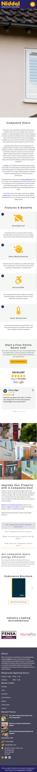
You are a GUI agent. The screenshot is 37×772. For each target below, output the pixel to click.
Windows (4, 686)
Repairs (3, 701)
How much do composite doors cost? (18, 544)
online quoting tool (26, 179)
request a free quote (12, 507)
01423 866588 (9, 741)
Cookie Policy (21, 770)
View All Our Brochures (18, 602)
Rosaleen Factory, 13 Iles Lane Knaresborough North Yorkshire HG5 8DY (14, 751)
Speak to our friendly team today (11, 505)
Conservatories (6, 697)
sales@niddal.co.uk (10, 745)
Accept (29, 770)
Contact (3, 708)
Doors (3, 690)
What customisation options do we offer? (18, 537)
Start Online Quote (18, 361)
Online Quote (5, 705)
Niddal (6, 165)
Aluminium (4, 694)
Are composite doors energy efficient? (18, 526)
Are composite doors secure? (18, 532)
